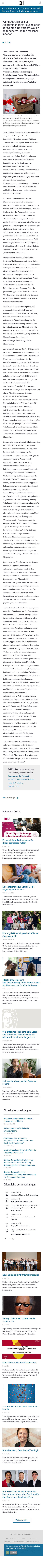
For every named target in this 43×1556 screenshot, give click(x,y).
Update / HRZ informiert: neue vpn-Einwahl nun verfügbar (18, 1119)
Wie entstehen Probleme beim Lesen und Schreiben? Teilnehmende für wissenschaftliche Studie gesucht (19, 1034)
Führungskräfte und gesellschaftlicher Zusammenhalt (20, 935)
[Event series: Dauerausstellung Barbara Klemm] (19, 1199)
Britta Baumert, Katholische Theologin (20, 1450)
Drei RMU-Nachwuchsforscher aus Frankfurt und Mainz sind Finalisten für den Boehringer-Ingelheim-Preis (20, 1494)
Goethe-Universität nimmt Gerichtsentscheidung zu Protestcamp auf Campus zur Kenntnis (20, 1174)
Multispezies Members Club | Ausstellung (24, 1195)
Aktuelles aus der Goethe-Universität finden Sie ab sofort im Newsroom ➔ (21, 10)
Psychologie (10, 797)
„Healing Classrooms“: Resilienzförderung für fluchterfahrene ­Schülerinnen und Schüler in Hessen (21, 982)
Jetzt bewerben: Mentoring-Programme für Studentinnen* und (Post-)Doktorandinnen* (18, 1140)
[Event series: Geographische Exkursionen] (20, 1223)
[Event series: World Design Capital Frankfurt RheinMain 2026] (38, 1205)
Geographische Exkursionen (20, 1226)
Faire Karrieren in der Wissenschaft (19, 1362)
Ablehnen (13, 1553)
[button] (21, 1520)
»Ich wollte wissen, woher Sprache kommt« (19, 1082)
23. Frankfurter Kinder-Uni (20, 1234)
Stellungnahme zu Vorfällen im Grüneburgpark (16, 1129)
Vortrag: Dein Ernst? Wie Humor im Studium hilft (18, 1320)
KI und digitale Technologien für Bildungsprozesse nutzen (17, 841)
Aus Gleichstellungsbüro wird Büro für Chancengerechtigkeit (20, 1151)
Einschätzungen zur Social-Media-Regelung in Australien (18, 888)
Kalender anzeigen (9, 1239)
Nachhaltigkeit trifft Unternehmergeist (20, 1274)
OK (7, 1553)
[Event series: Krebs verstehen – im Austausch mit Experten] (20, 1214)
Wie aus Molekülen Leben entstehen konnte (19, 1408)
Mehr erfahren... (22, 1548)
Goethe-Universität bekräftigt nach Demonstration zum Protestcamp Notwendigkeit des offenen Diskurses (19, 1162)
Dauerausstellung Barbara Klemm (22, 1201)
